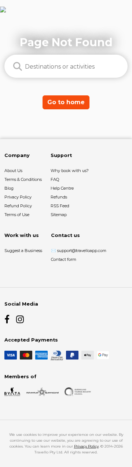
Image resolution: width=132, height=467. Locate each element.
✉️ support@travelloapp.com (78, 250)
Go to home (66, 102)
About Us (13, 170)
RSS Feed (60, 205)
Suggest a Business (23, 250)
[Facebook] (8, 319)
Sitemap (59, 214)
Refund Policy (18, 205)
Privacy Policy (18, 197)
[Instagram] (20, 319)
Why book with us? (70, 170)
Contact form (63, 259)
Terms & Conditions (23, 179)
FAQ (55, 179)
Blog (9, 188)
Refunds (59, 197)
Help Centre (62, 188)
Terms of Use (16, 214)
